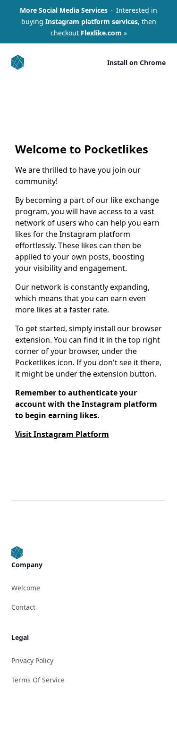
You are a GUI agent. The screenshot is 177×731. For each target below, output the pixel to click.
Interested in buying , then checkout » (88, 21)
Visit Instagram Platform (62, 434)
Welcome (25, 587)
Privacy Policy (32, 660)
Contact (23, 607)
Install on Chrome (136, 62)
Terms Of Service (38, 679)
